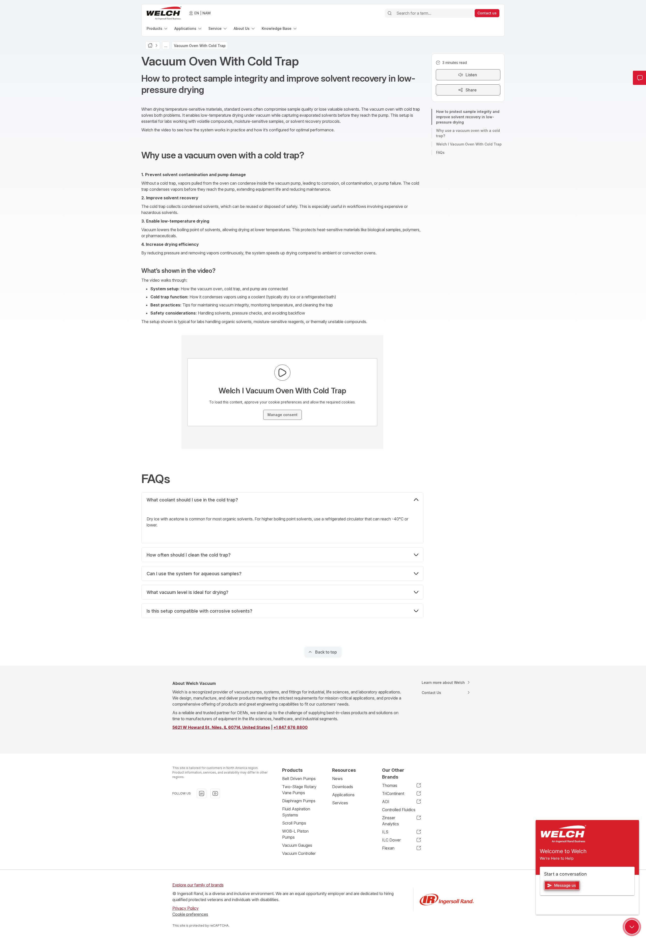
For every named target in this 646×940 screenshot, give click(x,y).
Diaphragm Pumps (298, 800)
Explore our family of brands (198, 884)
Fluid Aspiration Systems (296, 811)
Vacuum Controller (299, 853)
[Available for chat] (632, 927)
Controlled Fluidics (398, 809)
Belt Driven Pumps (299, 778)
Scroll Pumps (294, 823)
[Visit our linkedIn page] (201, 793)
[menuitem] (157, 28)
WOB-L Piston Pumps (295, 834)
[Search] (389, 13)
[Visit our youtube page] (215, 793)
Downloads (342, 786)
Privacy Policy (185, 908)
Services (340, 802)
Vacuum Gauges (297, 845)
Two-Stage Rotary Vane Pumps (299, 789)
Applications (343, 794)
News (337, 778)
